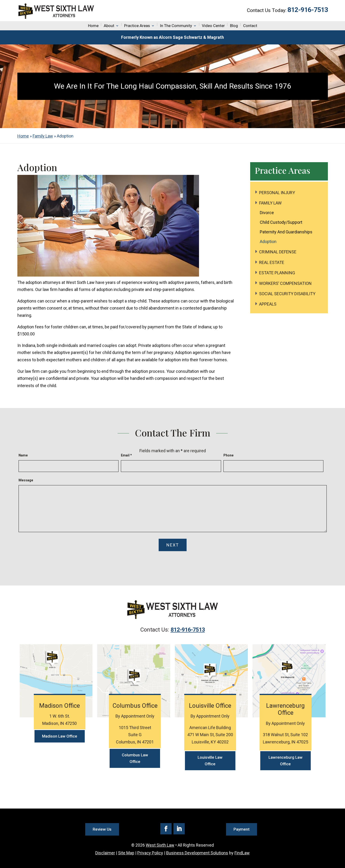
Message (26, 480)
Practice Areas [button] (137, 26)
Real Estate (271, 262)
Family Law (270, 202)
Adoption (268, 241)
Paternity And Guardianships (286, 231)
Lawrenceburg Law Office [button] (285, 760)
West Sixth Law (160, 845)
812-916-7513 (308, 10)
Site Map (126, 852)
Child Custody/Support (281, 222)
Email (126, 455)
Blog (234, 26)
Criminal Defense (277, 251)
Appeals (267, 304)
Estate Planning (277, 272)
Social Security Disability (287, 293)
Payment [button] (241, 829)
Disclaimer (105, 852)
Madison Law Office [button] (59, 736)
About (109, 26)
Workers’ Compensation (285, 283)
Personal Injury (277, 192)
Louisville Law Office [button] (210, 760)
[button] (340, 834)
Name (23, 455)
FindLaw (242, 852)
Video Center (213, 26)
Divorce (267, 212)
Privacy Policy (150, 852)
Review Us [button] (102, 829)
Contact (250, 26)
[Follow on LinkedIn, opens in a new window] (179, 828)
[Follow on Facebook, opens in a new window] (166, 828)
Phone (228, 455)
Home (93, 26)
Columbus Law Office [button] (135, 758)
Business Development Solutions (197, 852)
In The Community (176, 26)
